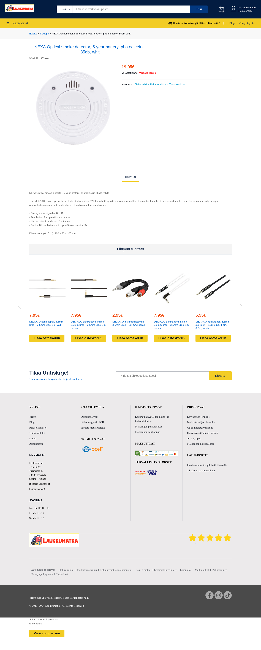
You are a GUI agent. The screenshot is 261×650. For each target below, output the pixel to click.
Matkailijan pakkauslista (148, 426)
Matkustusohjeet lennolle (201, 422)
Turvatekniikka (177, 84)
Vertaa (56, 307)
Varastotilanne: (130, 72)
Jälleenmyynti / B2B (92, 422)
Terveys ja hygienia (42, 574)
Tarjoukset (62, 574)
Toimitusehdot (37, 433)
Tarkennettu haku (79, 597)
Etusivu (33, 33)
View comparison (47, 633)
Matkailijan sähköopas (147, 431)
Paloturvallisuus (159, 84)
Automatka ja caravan (43, 569)
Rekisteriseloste (38, 427)
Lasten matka (143, 569)
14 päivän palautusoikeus (201, 470)
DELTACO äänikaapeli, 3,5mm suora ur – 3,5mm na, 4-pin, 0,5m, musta (212, 325)
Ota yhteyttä (246, 23)
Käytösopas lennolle (198, 416)
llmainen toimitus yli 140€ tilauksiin (207, 465)
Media (32, 438)
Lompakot (185, 569)
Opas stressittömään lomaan (202, 433)
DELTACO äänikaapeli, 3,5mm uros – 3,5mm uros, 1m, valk (46, 323)
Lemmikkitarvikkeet (165, 569)
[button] (39, 307)
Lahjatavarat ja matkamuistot (116, 569)
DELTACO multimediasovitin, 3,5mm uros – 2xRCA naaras (128, 323)
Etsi (199, 9)
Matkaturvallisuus (87, 569)
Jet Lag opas (194, 438)
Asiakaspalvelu (89, 416)
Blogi (232, 23)
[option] (72, 109)
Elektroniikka (142, 84)
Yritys (32, 416)
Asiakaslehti (36, 443)
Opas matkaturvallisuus (200, 427)
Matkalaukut (202, 569)
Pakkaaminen (219, 569)
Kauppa (44, 33)
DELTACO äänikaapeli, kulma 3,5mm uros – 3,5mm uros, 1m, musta (88, 325)
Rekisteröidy (245, 10)
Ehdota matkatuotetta (93, 427)
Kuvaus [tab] (130, 176)
